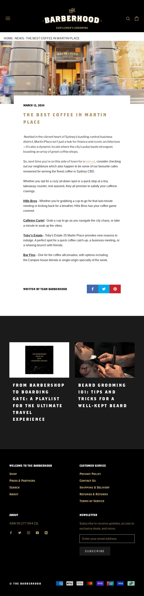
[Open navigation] (8, 18)
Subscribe (95, 551)
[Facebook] (10, 532)
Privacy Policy (90, 474)
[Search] (128, 18)
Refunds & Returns (94, 494)
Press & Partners (22, 480)
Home (8, 38)
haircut (90, 161)
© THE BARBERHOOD (25, 583)
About (13, 494)
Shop (13, 474)
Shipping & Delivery (95, 487)
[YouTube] (37, 532)
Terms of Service (92, 501)
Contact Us (88, 480)
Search (14, 487)
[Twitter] (19, 532)
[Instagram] (28, 532)
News (19, 38)
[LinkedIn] (46, 532)
